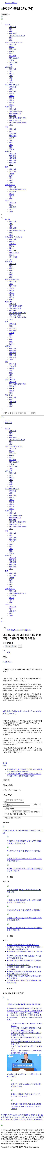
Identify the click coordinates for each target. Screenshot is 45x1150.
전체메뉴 (4, 14)
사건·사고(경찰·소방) (17, 36)
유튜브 (11, 51)
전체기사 (12, 27)
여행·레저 (12, 136)
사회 (11, 31)
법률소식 (12, 156)
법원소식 (12, 162)
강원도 (11, 100)
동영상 (11, 149)
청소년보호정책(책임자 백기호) (14, 1119)
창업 (11, 209)
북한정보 (12, 191)
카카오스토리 (14, 58)
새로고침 (26, 812)
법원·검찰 (12, 33)
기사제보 (16, 1117)
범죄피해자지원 (15, 113)
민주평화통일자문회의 (17, 189)
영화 (11, 147)
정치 (11, 29)
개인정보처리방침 (14, 1115)
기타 (11, 40)
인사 (11, 178)
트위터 (11, 60)
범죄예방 (12, 116)
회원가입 (13, 3)
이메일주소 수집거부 (29, 1115)
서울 (11, 89)
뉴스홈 (7, 24)
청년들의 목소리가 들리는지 (18, 965)
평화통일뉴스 (10, 185)
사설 (11, 180)
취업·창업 (8, 200)
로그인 (7, 3)
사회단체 (8, 107)
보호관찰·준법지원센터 (17, 122)
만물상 (11, 47)
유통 (11, 80)
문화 (6, 127)
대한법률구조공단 (16, 111)
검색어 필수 (7, 413)
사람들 (11, 174)
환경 (11, 38)
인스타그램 (13, 62)
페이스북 (12, 56)
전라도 (11, 98)
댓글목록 (6, 780)
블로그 (11, 53)
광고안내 (31, 1117)
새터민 (11, 196)
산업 (11, 78)
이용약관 (4, 1115)
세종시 (11, 105)
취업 (11, 205)
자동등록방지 (9, 809)
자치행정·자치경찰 (12, 85)
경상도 (11, 96)
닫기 (2, 416)
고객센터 (24, 1117)
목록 (4, 765)
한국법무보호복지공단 (17, 118)
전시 (11, 145)
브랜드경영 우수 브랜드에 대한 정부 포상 (23, 945)
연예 (11, 140)
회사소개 (30, 1119)
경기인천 (12, 91)
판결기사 (12, 160)
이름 (6, 804)
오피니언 (12, 171)
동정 (11, 176)
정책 (11, 71)
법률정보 (8, 151)
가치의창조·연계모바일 (13, 42)
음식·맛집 (12, 134)
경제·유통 (8, 67)
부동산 (11, 73)
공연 (11, 142)
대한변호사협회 (15, 120)
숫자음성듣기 (17, 812)
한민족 (11, 194)
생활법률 (12, 158)
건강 (11, 131)
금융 (11, 76)
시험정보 (12, 207)
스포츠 (11, 138)
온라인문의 (9, 1117)
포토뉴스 (12, 49)
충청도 (11, 93)
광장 (6, 167)
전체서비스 (38, 1119)
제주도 (11, 102)
